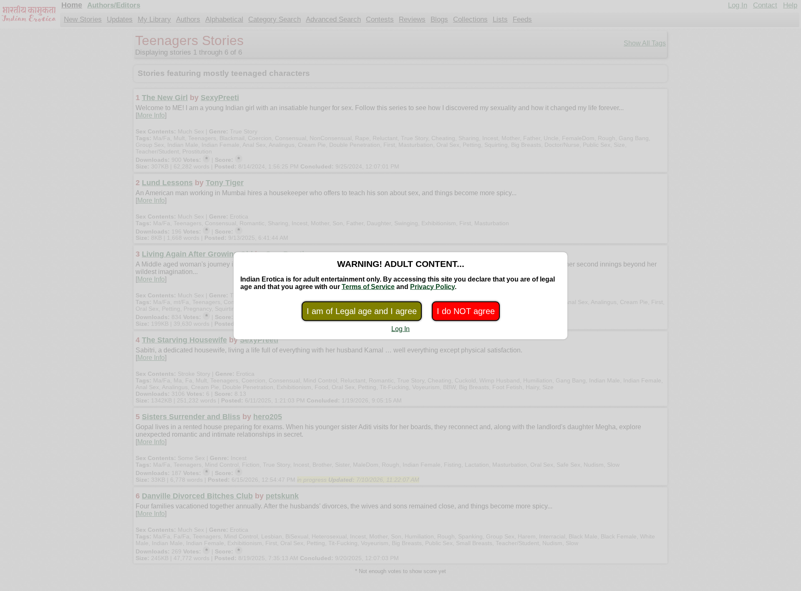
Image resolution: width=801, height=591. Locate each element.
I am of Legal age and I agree (362, 310)
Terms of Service (368, 286)
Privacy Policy (432, 286)
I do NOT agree (466, 310)
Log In (400, 328)
